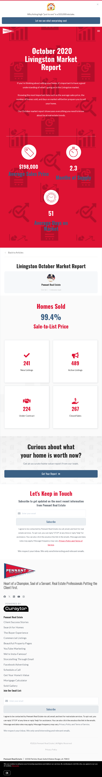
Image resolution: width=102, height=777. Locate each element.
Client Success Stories (16, 622)
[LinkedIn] (14, 596)
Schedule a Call (12, 669)
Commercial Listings (15, 637)
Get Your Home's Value (16, 675)
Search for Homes (14, 627)
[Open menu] (98, 31)
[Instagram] (24, 596)
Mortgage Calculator (15, 680)
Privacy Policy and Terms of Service (74, 724)
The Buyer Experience (16, 632)
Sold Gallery (10, 685)
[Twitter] (9, 596)
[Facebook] (5, 596)
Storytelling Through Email (19, 659)
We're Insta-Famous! (15, 653)
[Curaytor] (16, 611)
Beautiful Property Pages (18, 643)
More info (15, 766)
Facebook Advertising (16, 664)
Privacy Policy (51, 749)
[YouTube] (19, 596)
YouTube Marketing (15, 648)
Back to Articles (15, 252)
